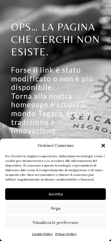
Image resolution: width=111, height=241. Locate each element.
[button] (103, 145)
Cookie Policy (42, 234)
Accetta (56, 194)
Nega (55, 208)
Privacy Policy (65, 234)
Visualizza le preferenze (56, 222)
